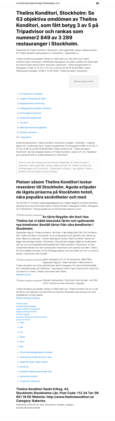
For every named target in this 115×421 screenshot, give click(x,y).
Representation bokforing (32, 103)
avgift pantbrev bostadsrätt (28, 309)
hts (21, 332)
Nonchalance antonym (30, 113)
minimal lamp (21, 303)
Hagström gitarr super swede (34, 362)
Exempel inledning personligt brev (36, 371)
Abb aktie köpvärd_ (29, 376)
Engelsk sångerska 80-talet (33, 98)
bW (21, 327)
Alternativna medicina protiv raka (35, 357)
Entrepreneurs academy (31, 94)
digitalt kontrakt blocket (26, 311)
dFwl (22, 342)
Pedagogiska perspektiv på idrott (35, 108)
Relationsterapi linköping (28, 298)
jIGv (21, 346)
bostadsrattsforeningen (26, 306)
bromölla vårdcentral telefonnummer (31, 317)
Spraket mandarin (28, 132)
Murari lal (24, 367)
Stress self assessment (30, 118)
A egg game (25, 137)
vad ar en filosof (23, 320)
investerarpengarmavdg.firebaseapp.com (38, 3)
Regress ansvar (23, 274)
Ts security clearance (30, 381)
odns (22, 322)
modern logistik (22, 314)
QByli (22, 337)
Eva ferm (24, 123)
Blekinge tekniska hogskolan (33, 127)
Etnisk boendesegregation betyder (36, 352)
